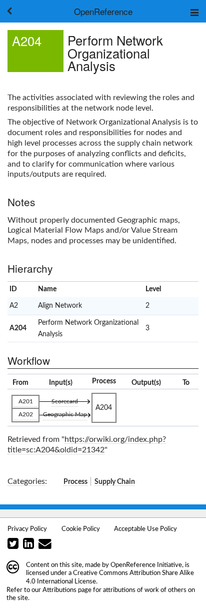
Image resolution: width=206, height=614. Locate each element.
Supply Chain (114, 481)
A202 (25, 414)
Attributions (59, 590)
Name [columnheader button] (47, 289)
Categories (26, 481)
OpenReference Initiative (146, 565)
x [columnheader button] (185, 289)
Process (76, 481)
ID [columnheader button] (13, 289)
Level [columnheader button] (153, 289)
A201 (25, 401)
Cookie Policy (81, 529)
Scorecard (65, 401)
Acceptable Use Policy (145, 529)
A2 (14, 305)
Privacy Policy (27, 529)
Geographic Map (65, 414)
